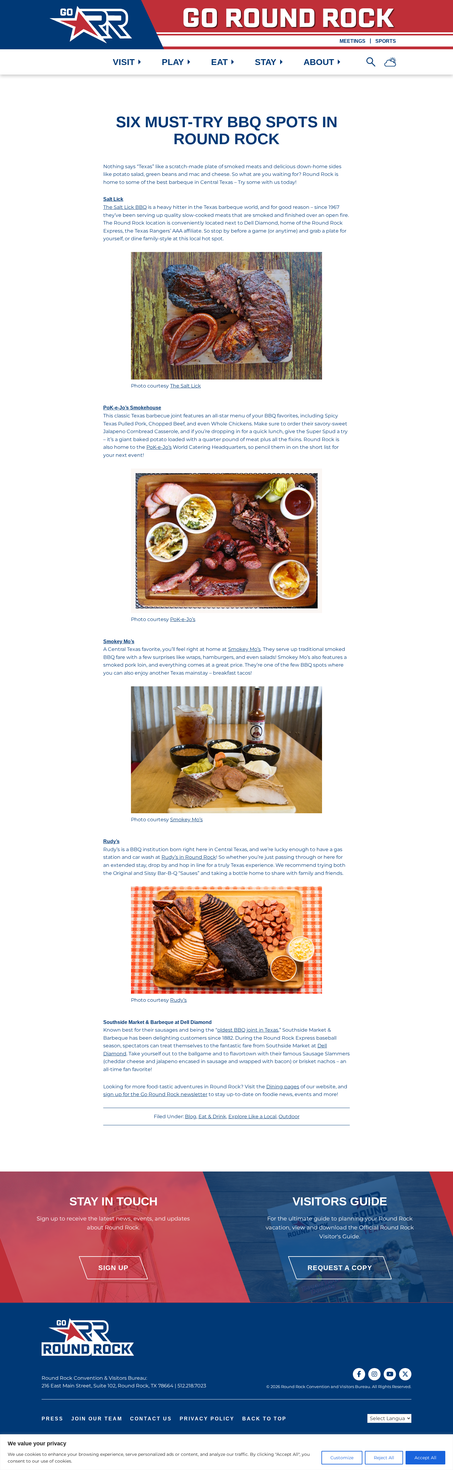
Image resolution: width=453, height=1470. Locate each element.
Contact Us (151, 1419)
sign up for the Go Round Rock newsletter (155, 1094)
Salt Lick (113, 199)
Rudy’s (111, 841)
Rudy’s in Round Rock (188, 857)
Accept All (425, 1457)
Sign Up (113, 1268)
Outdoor (289, 1116)
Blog (190, 1116)
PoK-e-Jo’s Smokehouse (132, 408)
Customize (341, 1457)
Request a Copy (340, 1268)
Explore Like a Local (252, 1116)
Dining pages (282, 1087)
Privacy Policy (207, 1419)
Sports (385, 41)
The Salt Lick (185, 386)
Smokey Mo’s (118, 641)
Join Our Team (96, 1419)
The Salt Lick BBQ (125, 207)
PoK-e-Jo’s (159, 447)
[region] (226, 1452)
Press (52, 1419)
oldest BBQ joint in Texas (247, 1030)
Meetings (352, 41)
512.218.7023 (192, 1386)
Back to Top (264, 1419)
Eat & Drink (212, 1116)
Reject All (384, 1457)
